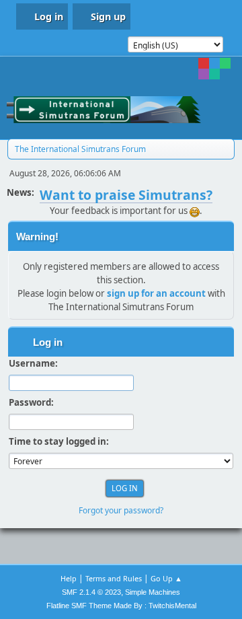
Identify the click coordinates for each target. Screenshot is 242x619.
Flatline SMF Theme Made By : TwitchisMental (121, 606)
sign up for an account (156, 293)
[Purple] (203, 74)
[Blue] (214, 63)
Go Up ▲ (166, 578)
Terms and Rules (113, 578)
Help (69, 578)
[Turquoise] (214, 74)
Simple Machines (152, 592)
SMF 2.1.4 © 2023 (91, 592)
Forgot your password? (121, 510)
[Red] (203, 63)
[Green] (225, 63)
